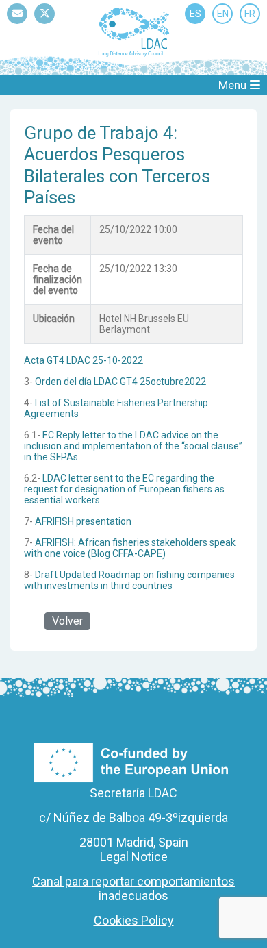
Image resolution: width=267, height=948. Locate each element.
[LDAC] (133, 31)
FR (249, 13)
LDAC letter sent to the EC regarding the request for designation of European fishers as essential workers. (124, 489)
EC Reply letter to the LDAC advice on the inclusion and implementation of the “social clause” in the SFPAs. (133, 445)
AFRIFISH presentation (83, 521)
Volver (67, 620)
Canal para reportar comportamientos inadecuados (133, 888)
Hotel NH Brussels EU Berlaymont (144, 324)
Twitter (44, 23)
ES (195, 13)
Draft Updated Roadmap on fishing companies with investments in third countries (129, 580)
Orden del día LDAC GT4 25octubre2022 (120, 381)
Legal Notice (134, 856)
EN (223, 13)
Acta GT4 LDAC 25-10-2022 (83, 360)
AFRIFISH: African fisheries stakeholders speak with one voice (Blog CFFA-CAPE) (130, 548)
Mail (17, 23)
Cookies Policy (134, 920)
